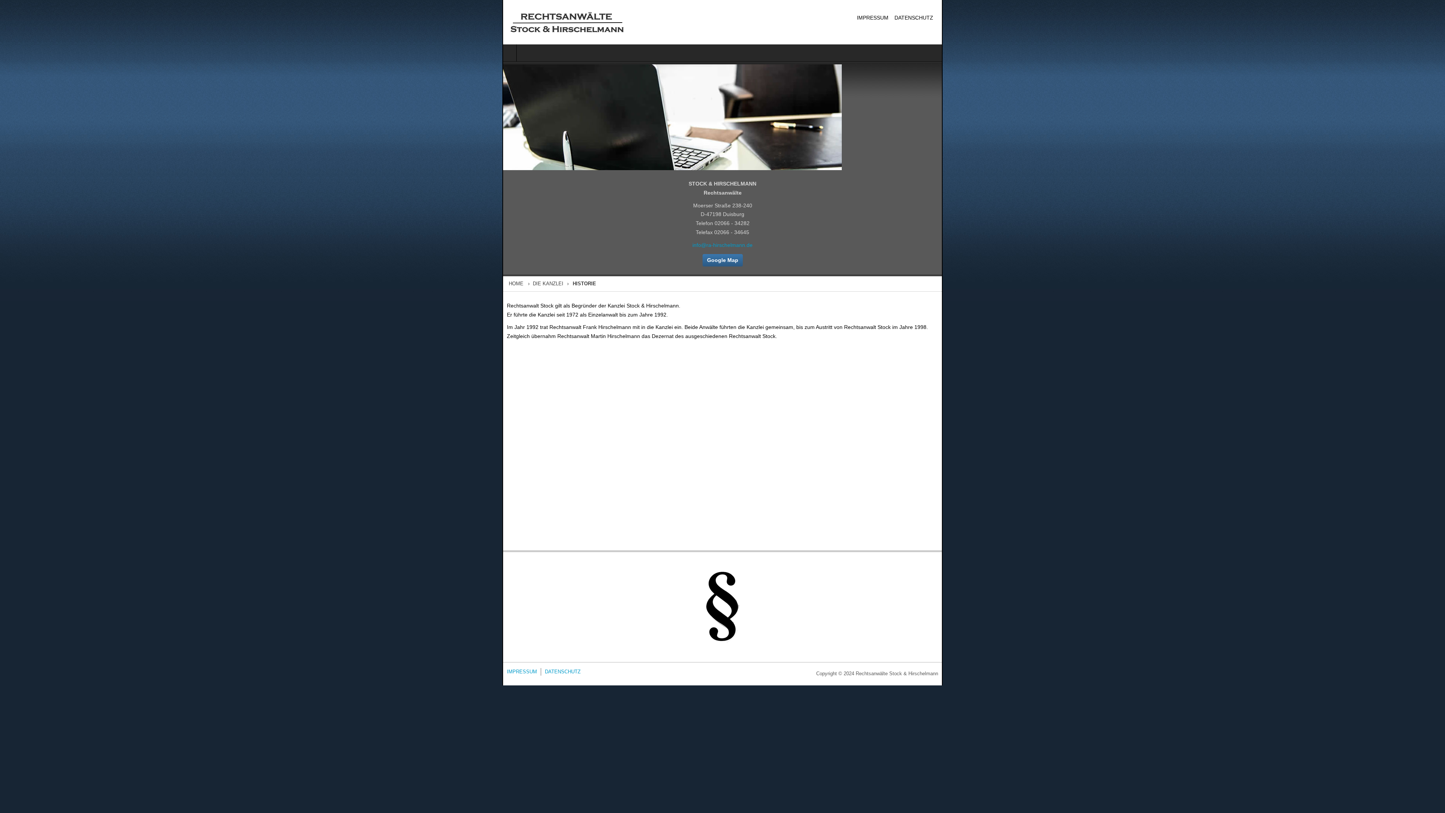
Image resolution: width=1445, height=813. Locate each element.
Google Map (723, 260)
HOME (13, 285)
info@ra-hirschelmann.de (722, 245)
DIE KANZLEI (45, 285)
